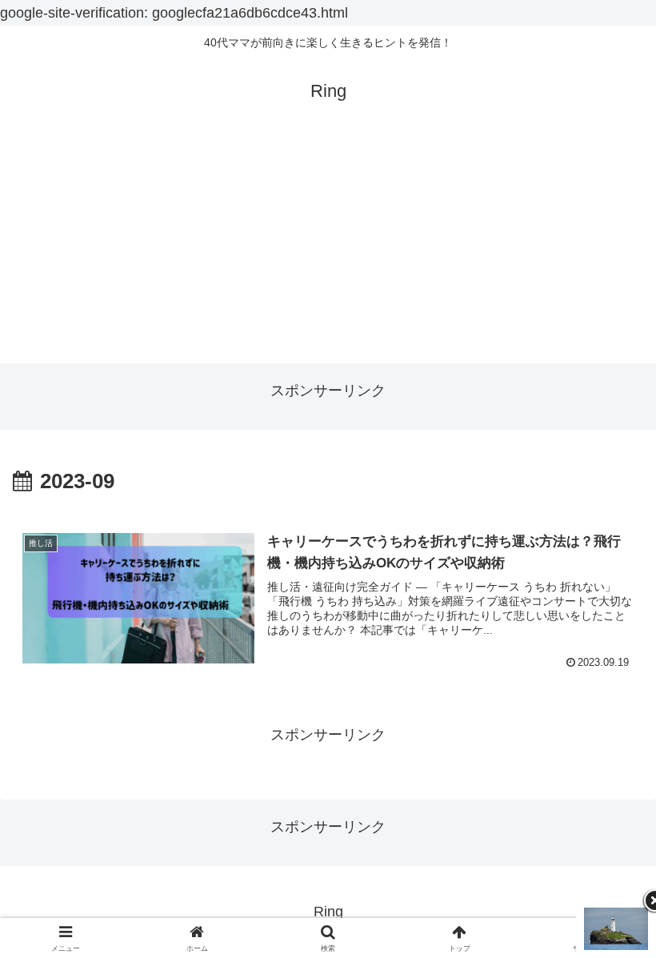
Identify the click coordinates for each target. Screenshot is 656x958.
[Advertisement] (328, 251)
